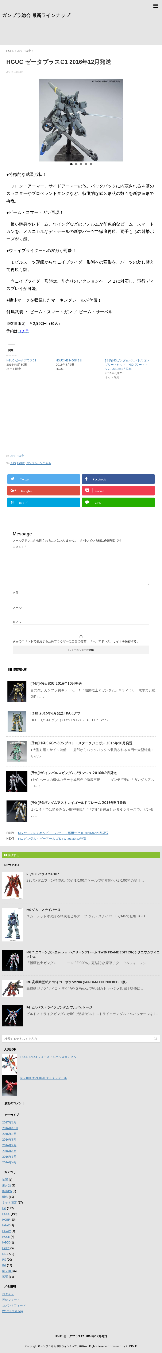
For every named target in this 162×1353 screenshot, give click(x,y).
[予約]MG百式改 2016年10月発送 (56, 683)
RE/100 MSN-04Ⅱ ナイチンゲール (43, 1078)
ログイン (8, 1294)
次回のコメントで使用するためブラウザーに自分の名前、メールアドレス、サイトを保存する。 (76, 641)
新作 (5, 1197)
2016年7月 (9, 1145)
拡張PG (7, 1191)
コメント (19, 547)
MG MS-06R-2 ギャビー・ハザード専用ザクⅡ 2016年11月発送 (63, 833)
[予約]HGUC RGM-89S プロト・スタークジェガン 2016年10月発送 (81, 743)
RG (4, 1265)
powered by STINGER (123, 1346)
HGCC (6, 1242)
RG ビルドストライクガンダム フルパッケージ (59, 1007)
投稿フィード (11, 1300)
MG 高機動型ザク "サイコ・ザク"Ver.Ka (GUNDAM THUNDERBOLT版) (76, 982)
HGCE (6, 1237)
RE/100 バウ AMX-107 (42, 874)
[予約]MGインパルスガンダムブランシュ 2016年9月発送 (74, 773)
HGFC (5, 1248)
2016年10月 (10, 1128)
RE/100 (7, 1271)
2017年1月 (9, 1122)
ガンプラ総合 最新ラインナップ (36, 15)
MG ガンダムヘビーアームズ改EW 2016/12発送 (52, 839)
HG (4, 1208)
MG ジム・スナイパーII (43, 910)
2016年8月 (9, 1139)
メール (17, 607)
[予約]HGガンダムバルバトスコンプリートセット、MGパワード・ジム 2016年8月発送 (127, 364)
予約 (13, 463)
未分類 (6, 1185)
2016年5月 (9, 1157)
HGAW (6, 1231)
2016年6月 (9, 1151)
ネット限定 (17, 456)
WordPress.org (12, 1311)
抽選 (5, 1180)
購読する (13, 855)
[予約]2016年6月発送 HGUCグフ (55, 713)
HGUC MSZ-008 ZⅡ (69, 360)
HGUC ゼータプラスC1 (21, 360)
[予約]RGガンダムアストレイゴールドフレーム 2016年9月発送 (78, 802)
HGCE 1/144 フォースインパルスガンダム (48, 1057)
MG (4, 1254)
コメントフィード (14, 1305)
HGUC (21, 463)
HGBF (6, 1220)
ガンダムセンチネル (38, 463)
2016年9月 (9, 1134)
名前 (16, 593)
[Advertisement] (81, 33)
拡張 (5, 1277)
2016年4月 (9, 1162)
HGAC (6, 1225)
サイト (17, 622)
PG (4, 1259)
